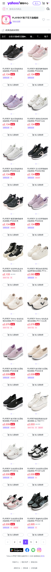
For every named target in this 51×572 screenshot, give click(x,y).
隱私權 (25, 568)
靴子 (46, 36)
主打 (4, 36)
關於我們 (25, 562)
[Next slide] (23, 51)
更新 (42, 556)
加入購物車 (14, 84)
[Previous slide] (3, 51)
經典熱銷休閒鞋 (12, 30)
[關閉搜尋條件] (7, 9)
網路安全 (17, 568)
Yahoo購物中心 (17, 3)
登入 (36, 3)
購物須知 (34, 562)
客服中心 (15, 562)
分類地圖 (34, 568)
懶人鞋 (33, 36)
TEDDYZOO (40, 36)
